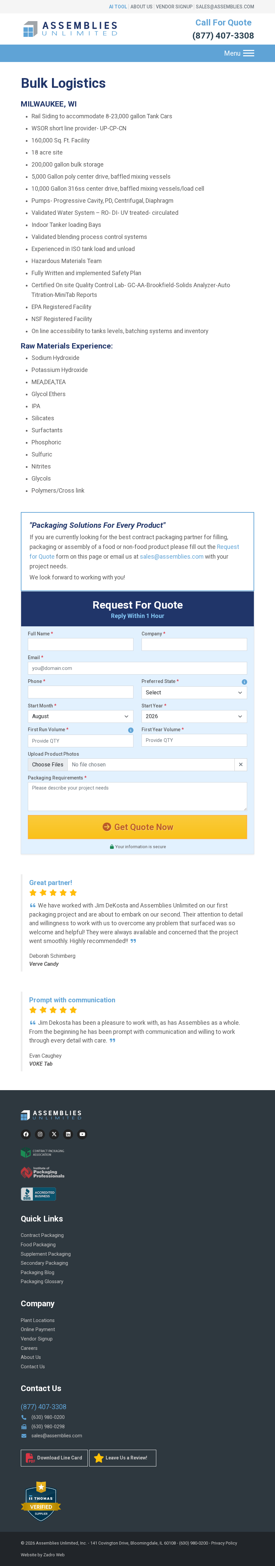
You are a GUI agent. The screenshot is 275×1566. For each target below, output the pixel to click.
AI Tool (118, 6)
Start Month (42, 705)
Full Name (40, 633)
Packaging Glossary (42, 1282)
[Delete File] (240, 764)
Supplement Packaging (46, 1254)
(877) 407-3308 (223, 35)
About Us (141, 6)
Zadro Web (54, 1554)
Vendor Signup (174, 6)
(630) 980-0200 (47, 1417)
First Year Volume (163, 729)
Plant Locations (38, 1320)
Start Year (154, 705)
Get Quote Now (142, 827)
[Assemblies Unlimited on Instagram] (40, 1134)
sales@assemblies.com (225, 6)
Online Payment (38, 1329)
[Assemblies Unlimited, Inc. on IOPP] (42, 1172)
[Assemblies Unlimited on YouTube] (82, 1134)
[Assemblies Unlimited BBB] (38, 1193)
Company (153, 633)
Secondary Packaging (44, 1263)
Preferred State (160, 681)
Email (35, 657)
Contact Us (33, 1367)
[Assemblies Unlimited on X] (54, 1134)
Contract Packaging (42, 1235)
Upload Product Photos (53, 754)
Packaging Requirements (57, 777)
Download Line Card (59, 1457)
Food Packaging (38, 1245)
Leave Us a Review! (126, 1457)
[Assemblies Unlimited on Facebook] (26, 1134)
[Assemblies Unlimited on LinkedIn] (68, 1134)
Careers (29, 1348)
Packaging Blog (37, 1272)
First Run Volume (48, 729)
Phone (36, 681)
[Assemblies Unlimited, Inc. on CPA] (42, 1152)
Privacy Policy (224, 1543)
